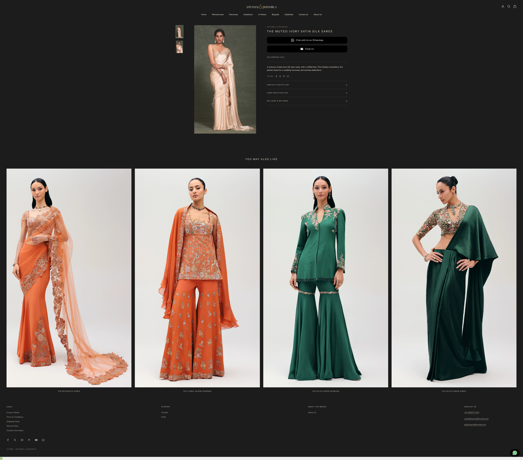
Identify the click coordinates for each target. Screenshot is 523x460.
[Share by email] (288, 76)
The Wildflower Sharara (325, 391)
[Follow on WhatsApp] (43, 440)
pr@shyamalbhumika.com (475, 424)
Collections (248, 14)
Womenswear (218, 14)
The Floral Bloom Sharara (197, 391)
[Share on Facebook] (276, 76)
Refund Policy (12, 426)
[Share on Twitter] (280, 76)
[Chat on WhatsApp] (515, 453)
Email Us (309, 48)
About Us (318, 14)
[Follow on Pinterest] (29, 440)
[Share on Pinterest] (284, 76)
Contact (164, 412)
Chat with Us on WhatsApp (309, 40)
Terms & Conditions (15, 417)
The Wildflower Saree (454, 391)
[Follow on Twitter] (15, 440)
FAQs (163, 417)
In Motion (262, 14)
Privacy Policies (13, 412)
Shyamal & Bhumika (277, 27)
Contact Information (15, 430)
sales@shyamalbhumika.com (476, 418)
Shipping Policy (13, 421)
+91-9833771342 (471, 412)
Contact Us (303, 14)
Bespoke (275, 14)
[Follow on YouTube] (36, 440)
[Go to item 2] (179, 46)
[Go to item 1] (179, 31)
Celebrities (289, 14)
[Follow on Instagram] (22, 440)
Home (203, 14)
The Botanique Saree (69, 391)
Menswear (233, 14)
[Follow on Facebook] (8, 440)
